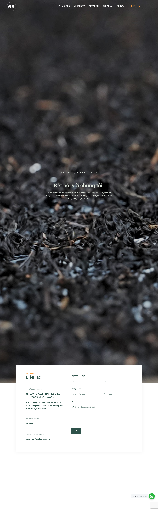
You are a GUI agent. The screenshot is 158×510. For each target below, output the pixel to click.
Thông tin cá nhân (78, 388)
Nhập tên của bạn (78, 376)
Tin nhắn (74, 401)
